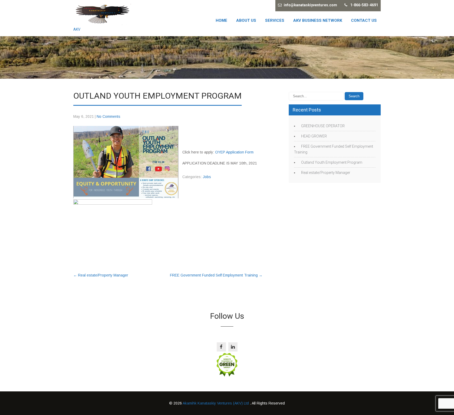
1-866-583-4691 (364, 5)
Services (274, 20)
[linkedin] (233, 347)
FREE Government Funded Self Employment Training (216, 275)
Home (221, 20)
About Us (246, 20)
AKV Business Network (317, 20)
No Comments (108, 116)
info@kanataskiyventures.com (310, 5)
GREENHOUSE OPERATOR (323, 126)
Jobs (207, 177)
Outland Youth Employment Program (331, 162)
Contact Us (364, 20)
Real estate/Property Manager (100, 275)
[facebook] (221, 347)
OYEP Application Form (234, 152)
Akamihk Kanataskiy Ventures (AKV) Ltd (216, 403)
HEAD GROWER (314, 136)
